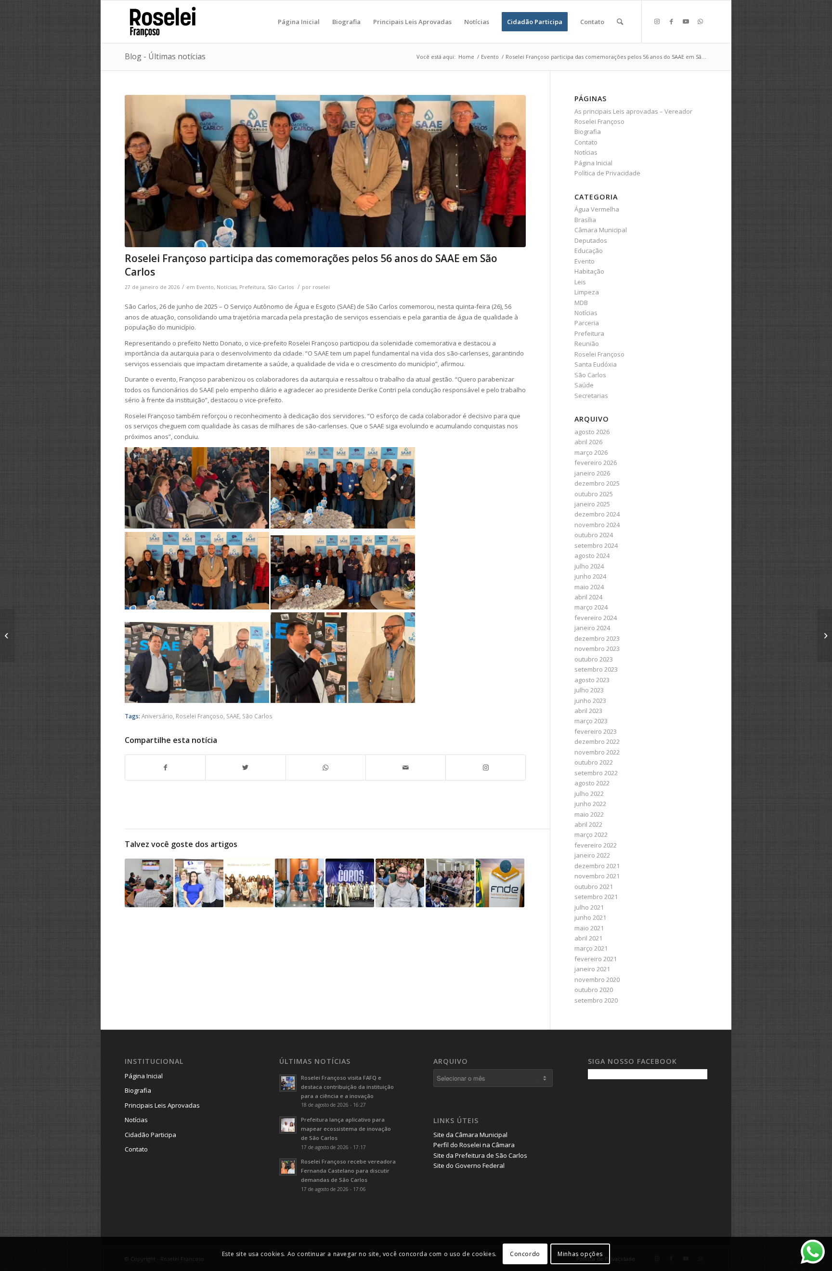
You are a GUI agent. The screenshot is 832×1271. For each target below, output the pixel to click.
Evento (205, 287)
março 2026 (591, 452)
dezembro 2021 (597, 865)
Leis (580, 282)
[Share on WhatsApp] (325, 767)
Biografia (587, 131)
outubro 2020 (593, 989)
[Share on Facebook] (165, 767)
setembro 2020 (596, 1000)
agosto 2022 (592, 783)
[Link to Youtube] (685, 21)
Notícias (226, 287)
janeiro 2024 (592, 627)
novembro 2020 (597, 979)
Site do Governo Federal (469, 1165)
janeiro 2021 (592, 969)
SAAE (232, 716)
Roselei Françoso (199, 716)
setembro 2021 (596, 896)
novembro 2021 (597, 876)
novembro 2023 (597, 648)
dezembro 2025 (597, 483)
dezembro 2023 (597, 638)
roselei (321, 287)
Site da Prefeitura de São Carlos (480, 1155)
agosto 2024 (592, 555)
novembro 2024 (597, 524)
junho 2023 (590, 700)
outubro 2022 (593, 762)
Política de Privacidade (607, 173)
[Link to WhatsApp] (700, 21)
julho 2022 (589, 793)
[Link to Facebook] (671, 21)
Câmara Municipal (600, 229)
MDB (581, 302)
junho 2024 (590, 576)
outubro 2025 (593, 494)
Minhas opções (580, 1254)
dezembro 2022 (597, 741)
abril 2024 (588, 597)
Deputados (590, 240)
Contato (586, 142)
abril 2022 (588, 824)
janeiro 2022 (592, 855)
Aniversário (157, 716)
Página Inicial (593, 163)
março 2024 (591, 607)
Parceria (586, 322)
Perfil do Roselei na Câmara (474, 1144)
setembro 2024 (596, 545)
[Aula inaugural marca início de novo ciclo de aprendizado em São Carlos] (400, 883)
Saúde (584, 385)
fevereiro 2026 (595, 462)
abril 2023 (588, 710)
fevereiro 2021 (595, 958)
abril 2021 (588, 938)
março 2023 (591, 720)
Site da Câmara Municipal (470, 1134)
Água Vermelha (596, 209)
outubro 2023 (593, 659)
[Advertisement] (660, 1154)
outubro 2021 (593, 886)
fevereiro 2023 (595, 731)
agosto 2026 (592, 431)
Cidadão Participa (150, 1134)
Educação (588, 250)
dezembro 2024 (597, 514)
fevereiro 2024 (595, 617)
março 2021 (591, 948)
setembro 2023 (596, 669)
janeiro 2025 (592, 504)
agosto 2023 (592, 679)
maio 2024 (589, 587)
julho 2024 (589, 566)
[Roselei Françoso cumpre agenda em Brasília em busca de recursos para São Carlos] (299, 883)
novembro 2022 (597, 752)
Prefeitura (252, 287)
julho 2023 (589, 690)
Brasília (585, 219)
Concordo (525, 1254)
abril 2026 (588, 441)
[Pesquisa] (620, 21)
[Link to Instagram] (657, 21)
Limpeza (586, 292)
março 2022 (591, 834)
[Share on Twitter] (245, 767)
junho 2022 (590, 803)
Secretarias (591, 395)
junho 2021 (590, 917)
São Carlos (281, 287)
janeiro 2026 (592, 473)
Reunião (586, 343)
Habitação (589, 271)
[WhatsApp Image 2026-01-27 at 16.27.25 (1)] (325, 171)
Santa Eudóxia (595, 364)
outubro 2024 (593, 534)
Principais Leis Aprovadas (162, 1105)
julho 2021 (589, 907)
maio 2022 (589, 814)
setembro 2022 (596, 772)
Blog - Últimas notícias (165, 56)
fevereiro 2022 (595, 845)
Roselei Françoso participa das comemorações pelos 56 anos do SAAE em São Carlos (311, 265)
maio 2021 (589, 928)
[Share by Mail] (405, 767)
